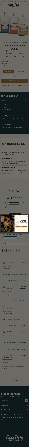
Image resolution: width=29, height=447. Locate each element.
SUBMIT (21, 226)
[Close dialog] (27, 216)
